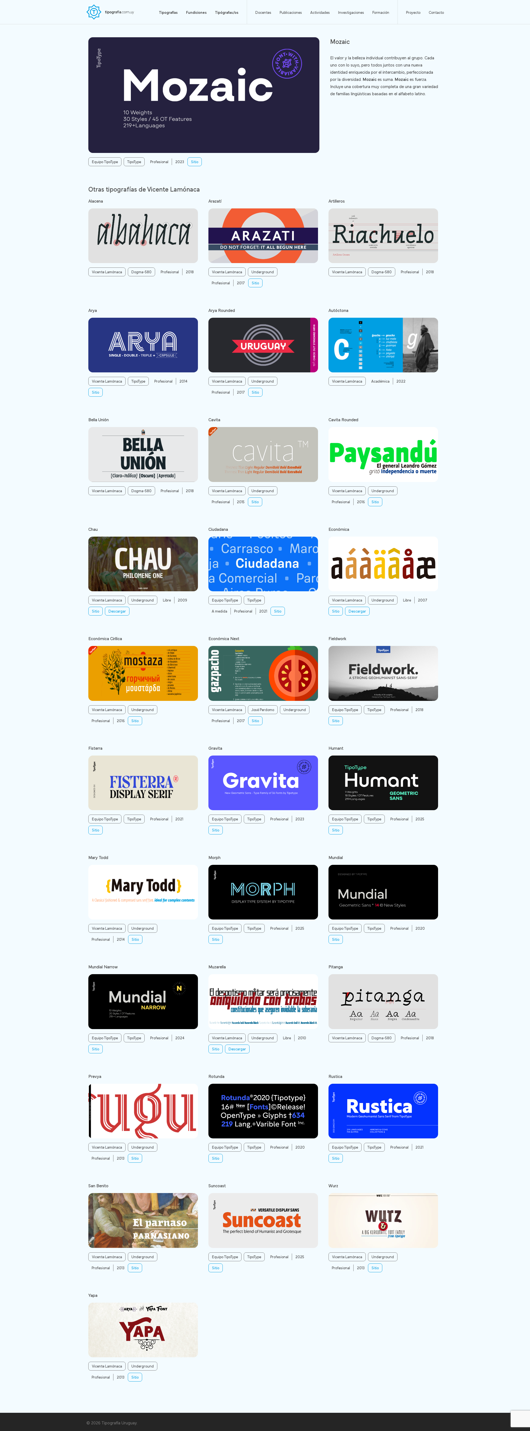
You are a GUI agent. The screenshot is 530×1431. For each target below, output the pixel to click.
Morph (214, 857)
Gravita (215, 748)
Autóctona (338, 310)
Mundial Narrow (103, 966)
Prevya (94, 1076)
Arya (92, 310)
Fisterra (95, 748)
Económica (338, 529)
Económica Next (223, 638)
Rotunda (216, 1076)
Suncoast (217, 1185)
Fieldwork (337, 638)
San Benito (98, 1185)
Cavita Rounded (343, 419)
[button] (194, 161)
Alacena (95, 201)
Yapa (92, 1295)
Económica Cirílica (105, 638)
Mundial (335, 857)
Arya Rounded (221, 310)
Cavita (214, 419)
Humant (335, 748)
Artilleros (336, 201)
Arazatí (214, 201)
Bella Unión (98, 419)
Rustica (335, 1076)
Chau (93, 529)
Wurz (333, 1185)
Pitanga (335, 966)
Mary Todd (98, 857)
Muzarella (217, 966)
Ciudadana (218, 529)
